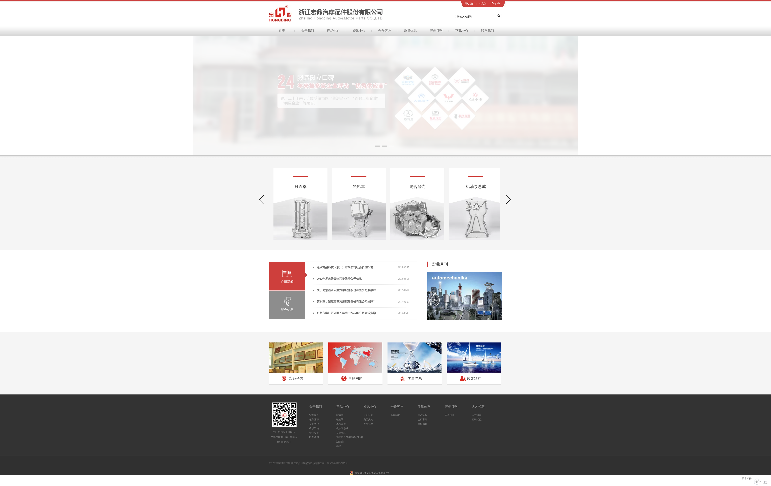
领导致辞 (314, 419)
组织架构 (314, 428)
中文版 (482, 3)
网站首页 (469, 3)
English (496, 3)
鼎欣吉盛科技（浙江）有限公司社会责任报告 (345, 267)
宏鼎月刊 (436, 30)
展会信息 (368, 424)
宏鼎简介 (314, 415)
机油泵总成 (342, 428)
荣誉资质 (314, 432)
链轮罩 (340, 419)
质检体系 (422, 424)
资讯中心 (359, 30)
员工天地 (368, 419)
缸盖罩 (340, 415)
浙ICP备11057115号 (337, 463)
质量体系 (410, 30)
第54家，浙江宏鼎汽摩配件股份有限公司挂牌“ (345, 301)
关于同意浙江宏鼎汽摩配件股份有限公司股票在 (346, 290)
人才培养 (476, 415)
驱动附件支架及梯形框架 (349, 437)
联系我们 (487, 30)
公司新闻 (368, 415)
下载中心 (461, 30)
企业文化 (314, 424)
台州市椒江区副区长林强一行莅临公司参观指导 (346, 313)
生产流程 (422, 415)
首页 (282, 30)
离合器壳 (341, 424)
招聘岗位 (476, 419)
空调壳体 (341, 432)
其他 (338, 446)
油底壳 (340, 441)
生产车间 (422, 419)
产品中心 (333, 30)
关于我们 (307, 30)
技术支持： (748, 478)
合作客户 (384, 30)
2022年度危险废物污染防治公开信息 (339, 278)
